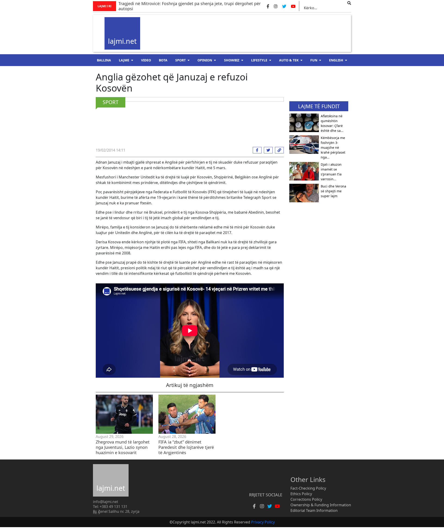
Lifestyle (259, 60)
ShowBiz (231, 60)
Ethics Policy (301, 493)
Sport (180, 60)
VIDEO (146, 60)
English (336, 60)
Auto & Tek (289, 60)
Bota (163, 60)
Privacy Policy (263, 522)
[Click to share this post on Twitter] (267, 150)
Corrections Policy (306, 499)
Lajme (124, 60)
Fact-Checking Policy (308, 488)
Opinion (204, 60)
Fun (313, 60)
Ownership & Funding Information (320, 504)
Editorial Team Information (314, 510)
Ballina (104, 60)
